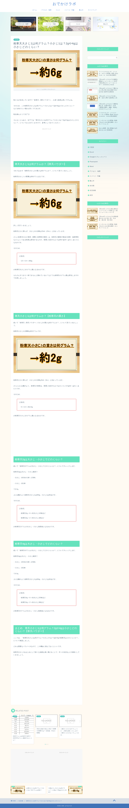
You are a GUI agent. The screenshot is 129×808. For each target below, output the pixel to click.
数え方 (81, 10)
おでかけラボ (64, 3)
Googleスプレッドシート (98, 157)
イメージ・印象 (69, 10)
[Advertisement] (47, 144)
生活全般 (16, 39)
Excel (58, 10)
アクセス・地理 (46, 10)
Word (91, 166)
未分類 (92, 185)
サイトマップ (92, 10)
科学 (91, 195)
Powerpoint (94, 161)
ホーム (34, 10)
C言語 (92, 147)
